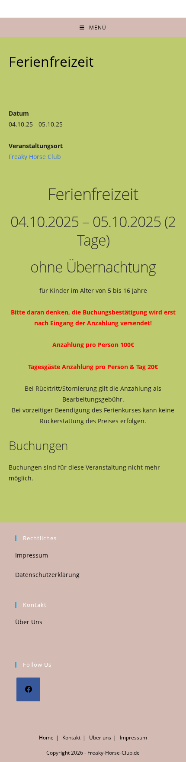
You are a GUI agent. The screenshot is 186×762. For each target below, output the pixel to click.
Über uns (100, 737)
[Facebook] (28, 689)
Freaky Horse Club (35, 156)
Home (46, 737)
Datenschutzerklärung (47, 575)
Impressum (31, 555)
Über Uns (28, 622)
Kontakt (71, 737)
